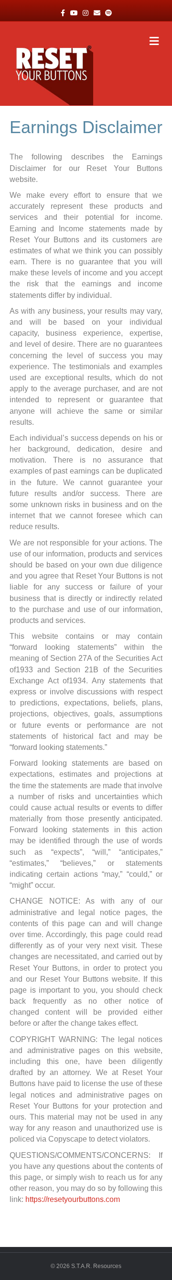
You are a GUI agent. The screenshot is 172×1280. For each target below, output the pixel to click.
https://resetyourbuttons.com (72, 1199)
